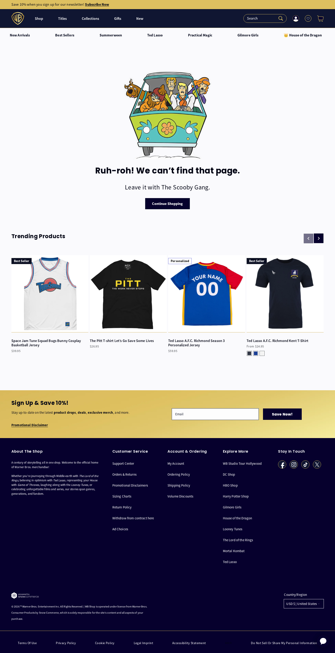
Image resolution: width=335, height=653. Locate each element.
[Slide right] (319, 238)
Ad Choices (120, 529)
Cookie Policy (104, 643)
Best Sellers (64, 35)
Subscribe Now (97, 4)
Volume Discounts (180, 496)
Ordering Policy (179, 474)
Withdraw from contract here (133, 518)
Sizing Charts (121, 496)
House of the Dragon (237, 518)
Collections (90, 18)
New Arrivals (20, 35)
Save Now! (282, 414)
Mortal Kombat (234, 551)
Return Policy (122, 507)
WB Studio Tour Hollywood (242, 464)
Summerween (111, 35)
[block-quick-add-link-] (49, 293)
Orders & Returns (124, 474)
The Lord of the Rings (238, 540)
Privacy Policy (66, 643)
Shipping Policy (179, 485)
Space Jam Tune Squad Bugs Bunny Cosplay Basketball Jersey (46, 343)
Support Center (123, 464)
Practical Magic (200, 35)
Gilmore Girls (248, 35)
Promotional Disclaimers (130, 485)
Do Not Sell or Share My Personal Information (284, 643)
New (139, 18)
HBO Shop (230, 485)
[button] (319, 18)
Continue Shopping (167, 203)
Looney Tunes (232, 529)
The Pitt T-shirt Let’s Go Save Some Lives (122, 341)
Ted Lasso (155, 35)
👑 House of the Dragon (303, 35)
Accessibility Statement (189, 643)
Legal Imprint (143, 643)
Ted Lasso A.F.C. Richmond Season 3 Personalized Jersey (196, 343)
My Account (176, 464)
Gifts (117, 18)
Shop (39, 18)
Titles (62, 18)
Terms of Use (27, 643)
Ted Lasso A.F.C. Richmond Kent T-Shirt (277, 341)
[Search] (265, 18)
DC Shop (229, 474)
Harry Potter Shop (236, 496)
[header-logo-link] (18, 18)
